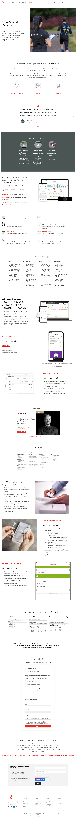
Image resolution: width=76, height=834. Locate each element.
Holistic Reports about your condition (10, 352)
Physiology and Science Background (39, 814)
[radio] (38, 670)
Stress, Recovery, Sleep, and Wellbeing (22, 755)
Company (60, 795)
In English (58, 792)
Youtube (17, 807)
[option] (38, 114)
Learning (55, 2)
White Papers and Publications (38, 817)
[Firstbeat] (5, 2)
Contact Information (50, 795)
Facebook (8, 807)
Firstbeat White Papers (7, 755)
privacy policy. (61, 774)
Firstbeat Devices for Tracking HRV (39, 755)
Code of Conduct (61, 803)
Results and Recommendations (8, 350)
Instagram (11, 807)
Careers (59, 798)
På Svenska (66, 792)
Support (47, 810)
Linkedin (14, 807)
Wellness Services (22, 2)
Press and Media (61, 800)
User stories (25, 803)
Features (25, 800)
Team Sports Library (27, 813)
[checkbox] (38, 671)
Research (30, 2)
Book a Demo (48, 800)
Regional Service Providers (38, 804)
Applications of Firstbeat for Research (38, 436)
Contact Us (70, 6)
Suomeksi (62, 792)
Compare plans (26, 801)
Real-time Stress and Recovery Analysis (10, 347)
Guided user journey (6, 345)
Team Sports (14, 2)
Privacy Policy (60, 801)
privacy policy (46, 723)
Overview (25, 798)
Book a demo (25, 804)
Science (61, 2)
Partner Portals (61, 810)
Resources (25, 810)
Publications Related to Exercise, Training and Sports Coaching (61, 755)
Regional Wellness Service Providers (49, 805)
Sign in (24, 806)
